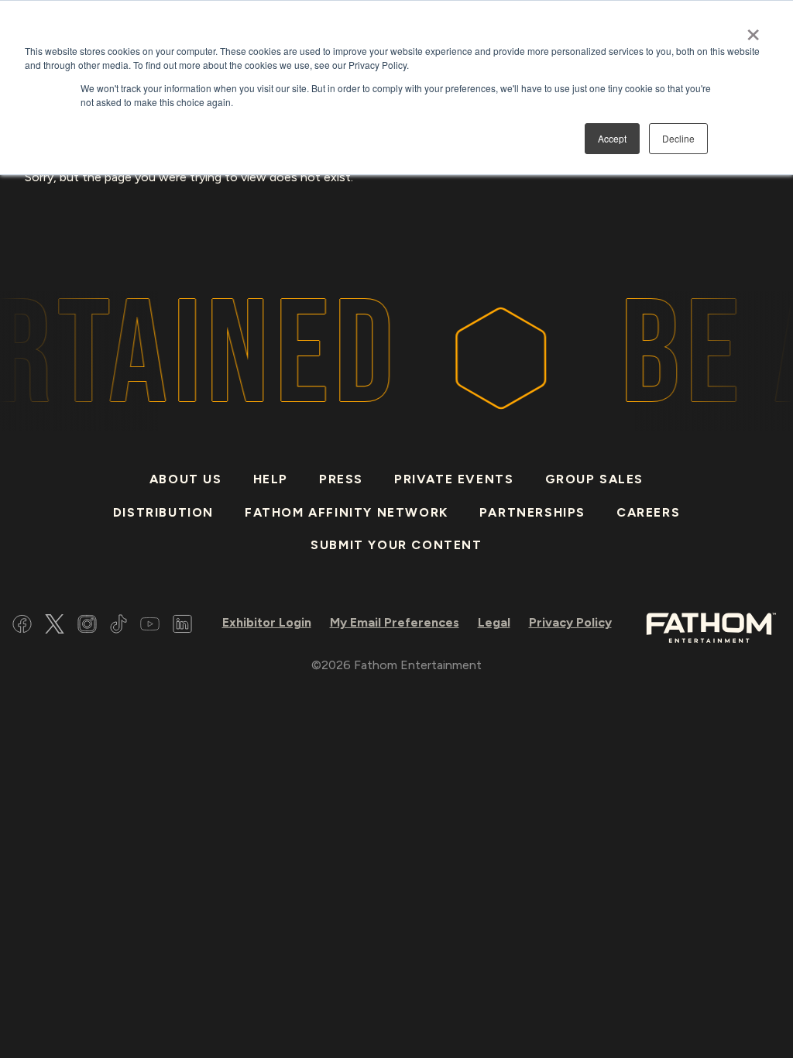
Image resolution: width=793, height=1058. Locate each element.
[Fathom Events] (711, 626)
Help (270, 479)
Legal (494, 622)
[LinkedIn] (182, 626)
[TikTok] (118, 626)
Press (341, 479)
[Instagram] (87, 626)
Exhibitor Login (266, 622)
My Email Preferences (394, 622)
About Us (185, 479)
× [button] (753, 29)
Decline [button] (678, 138)
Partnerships (532, 512)
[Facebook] (22, 626)
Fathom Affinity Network (346, 512)
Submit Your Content (396, 545)
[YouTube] (150, 626)
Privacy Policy (570, 622)
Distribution (163, 512)
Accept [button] (612, 138)
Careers (648, 512)
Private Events (453, 479)
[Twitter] (54, 626)
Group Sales (594, 479)
